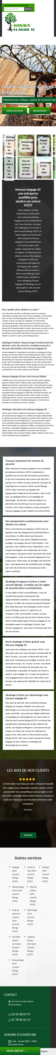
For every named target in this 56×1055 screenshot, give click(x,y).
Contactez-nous (14, 111)
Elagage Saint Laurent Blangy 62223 (15, 874)
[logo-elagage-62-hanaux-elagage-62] (19, 22)
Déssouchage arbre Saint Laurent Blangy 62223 (18, 894)
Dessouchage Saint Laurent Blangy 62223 (18, 967)
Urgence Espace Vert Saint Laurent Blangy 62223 (31, 946)
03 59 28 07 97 (12, 2)
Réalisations (39, 111)
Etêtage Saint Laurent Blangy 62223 (45, 874)
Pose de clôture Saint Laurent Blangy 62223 (33, 896)
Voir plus (28, 835)
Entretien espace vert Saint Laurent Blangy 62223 (16, 946)
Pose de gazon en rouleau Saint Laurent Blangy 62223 (16, 921)
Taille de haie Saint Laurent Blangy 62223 (31, 874)
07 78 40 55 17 (31, 2)
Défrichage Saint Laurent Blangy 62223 (32, 917)
